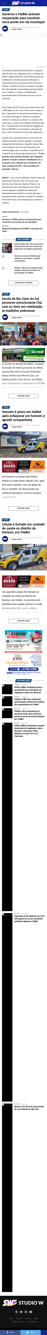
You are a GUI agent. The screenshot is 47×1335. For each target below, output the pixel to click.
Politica (28, 1318)
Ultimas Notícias (18, 1322)
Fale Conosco (32, 1322)
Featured (25, 212)
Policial (19, 1318)
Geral (36, 1318)
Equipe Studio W (17, 29)
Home (11, 1318)
